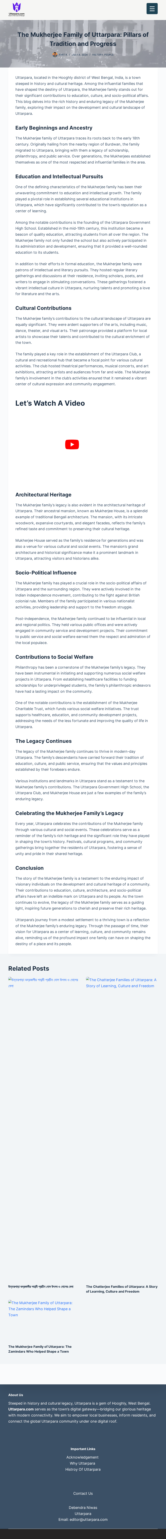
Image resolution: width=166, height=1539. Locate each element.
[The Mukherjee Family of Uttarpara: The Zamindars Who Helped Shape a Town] (44, 1320)
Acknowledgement (83, 1457)
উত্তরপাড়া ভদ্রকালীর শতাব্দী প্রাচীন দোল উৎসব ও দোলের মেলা (40, 1287)
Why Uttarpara (83, 1463)
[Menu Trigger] (152, 8)
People (109, 54)
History (97, 54)
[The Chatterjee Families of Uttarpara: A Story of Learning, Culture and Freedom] (122, 1128)
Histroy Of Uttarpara (83, 1469)
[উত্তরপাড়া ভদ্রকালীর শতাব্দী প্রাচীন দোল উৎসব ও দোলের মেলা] (44, 1128)
